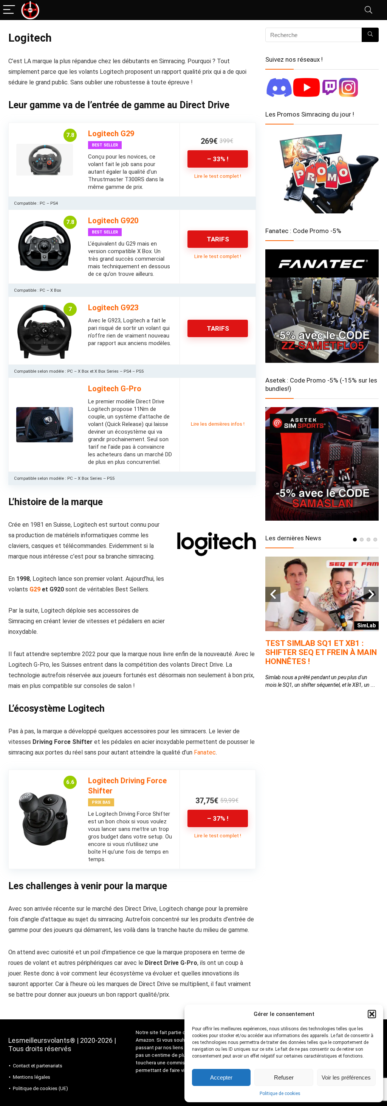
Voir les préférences (346, 1077)
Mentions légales (31, 1077)
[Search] (368, 10)
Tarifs (218, 239)
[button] (372, 1014)
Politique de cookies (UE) (40, 1088)
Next (371, 594)
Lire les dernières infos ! (218, 424)
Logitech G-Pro (114, 388)
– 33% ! (218, 159)
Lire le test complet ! (217, 176)
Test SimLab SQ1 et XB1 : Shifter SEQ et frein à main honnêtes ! (321, 652)
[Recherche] (370, 35)
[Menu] (9, 10)
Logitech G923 (113, 307)
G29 (34, 589)
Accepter (221, 1077)
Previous (272, 594)
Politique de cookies (280, 1093)
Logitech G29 (111, 133)
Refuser (284, 1077)
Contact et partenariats (37, 1066)
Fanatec (205, 752)
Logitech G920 (113, 220)
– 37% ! (218, 818)
